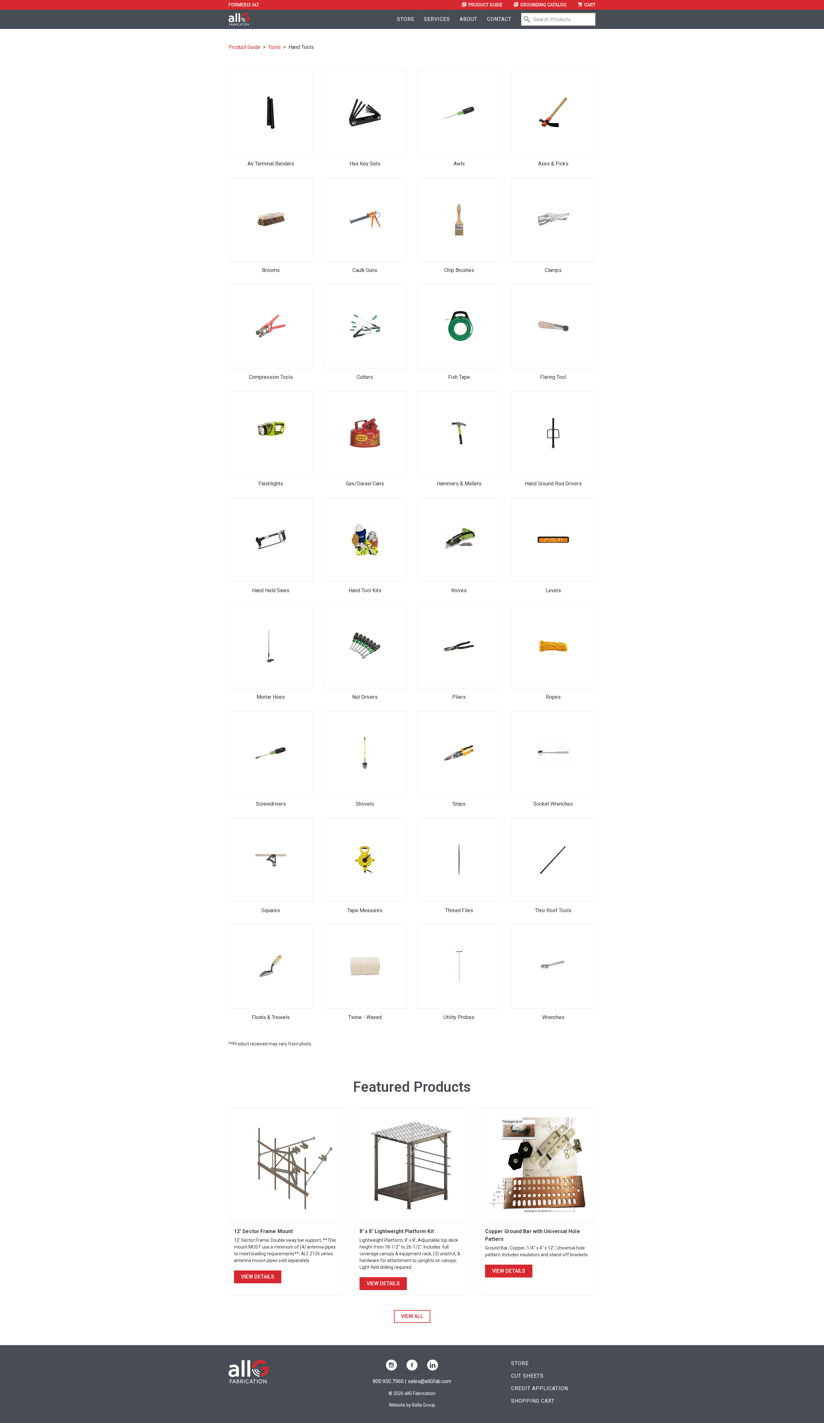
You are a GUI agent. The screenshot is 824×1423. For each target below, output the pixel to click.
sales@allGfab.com (429, 1381)
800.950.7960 (388, 1381)
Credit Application (539, 1388)
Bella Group (423, 1405)
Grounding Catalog (542, 4)
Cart (589, 4)
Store (405, 19)
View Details (257, 1277)
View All (412, 1316)
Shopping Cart (533, 1401)
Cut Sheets (527, 1376)
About (468, 19)
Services (437, 19)
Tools (274, 47)
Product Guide (484, 4)
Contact (499, 19)
